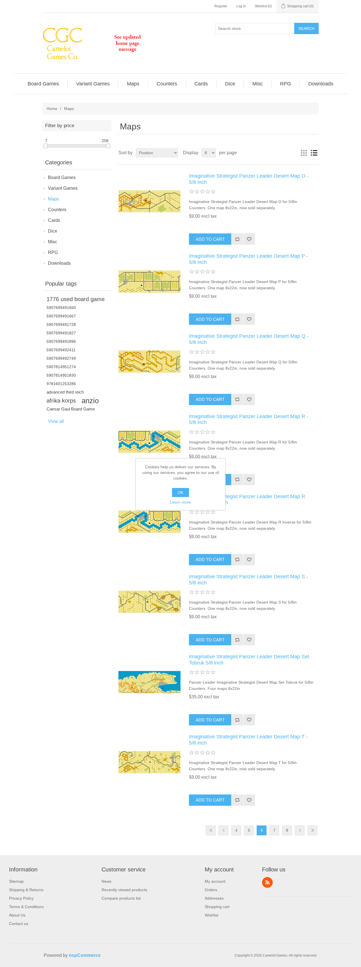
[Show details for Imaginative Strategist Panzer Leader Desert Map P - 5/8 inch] (149, 281)
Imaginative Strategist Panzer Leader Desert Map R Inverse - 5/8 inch (247, 499)
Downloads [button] (320, 84)
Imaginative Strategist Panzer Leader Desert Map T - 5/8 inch (248, 740)
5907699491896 (61, 341)
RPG (53, 252)
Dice (52, 231)
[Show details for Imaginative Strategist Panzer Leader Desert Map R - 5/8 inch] (149, 442)
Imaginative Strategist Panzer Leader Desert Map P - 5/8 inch (248, 259)
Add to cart (210, 239)
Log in (241, 6)
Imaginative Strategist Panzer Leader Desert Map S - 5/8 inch (248, 580)
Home (52, 108)
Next (300, 830)
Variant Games (63, 188)
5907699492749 (61, 358)
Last (312, 830)
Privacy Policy (21, 898)
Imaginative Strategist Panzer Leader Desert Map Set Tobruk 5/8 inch (249, 660)
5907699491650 (61, 307)
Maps (53, 199)
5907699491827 (61, 333)
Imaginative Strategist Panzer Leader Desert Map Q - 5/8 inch (249, 339)
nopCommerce (85, 955)
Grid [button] (303, 152)
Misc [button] (257, 84)
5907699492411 (61, 350)
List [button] (314, 152)
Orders (211, 889)
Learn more (180, 502)
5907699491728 (61, 324)
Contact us (18, 923)
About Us (17, 915)
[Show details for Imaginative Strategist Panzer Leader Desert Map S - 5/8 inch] (149, 602)
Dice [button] (230, 84)
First (211, 830)
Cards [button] (201, 84)
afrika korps (61, 401)
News (106, 881)
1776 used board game (76, 299)
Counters (57, 209)
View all (56, 421)
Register (220, 6)
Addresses (214, 898)
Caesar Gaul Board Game (71, 409)
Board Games (62, 177)
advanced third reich (65, 392)
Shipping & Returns (26, 889)
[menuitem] (43, 84)
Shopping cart (217, 906)
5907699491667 (61, 316)
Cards (54, 220)
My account (215, 881)
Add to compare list (237, 239)
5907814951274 (61, 367)
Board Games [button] (43, 84)
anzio (90, 401)
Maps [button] (133, 84)
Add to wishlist (249, 239)
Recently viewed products (124, 889)
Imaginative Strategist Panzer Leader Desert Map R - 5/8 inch (248, 419)
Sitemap (16, 881)
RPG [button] (285, 84)
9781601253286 (61, 383)
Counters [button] (167, 84)
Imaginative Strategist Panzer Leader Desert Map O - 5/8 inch (249, 179)
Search (306, 28)
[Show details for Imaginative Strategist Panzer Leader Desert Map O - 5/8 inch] (149, 201)
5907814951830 (61, 375)
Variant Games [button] (93, 84)
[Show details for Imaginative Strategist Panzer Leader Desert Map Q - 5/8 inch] (149, 361)
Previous (223, 830)
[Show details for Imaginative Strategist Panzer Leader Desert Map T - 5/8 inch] (149, 762)
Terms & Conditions (26, 906)
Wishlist (211, 915)
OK (180, 492)
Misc (52, 241)
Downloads (59, 263)
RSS (267, 882)
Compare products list (121, 898)
